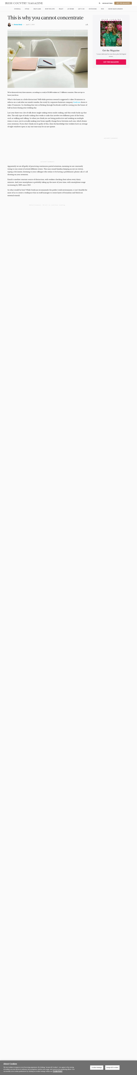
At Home (71, 9)
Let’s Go (81, 9)
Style (27, 9)
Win (102, 9)
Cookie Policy (57, 1071)
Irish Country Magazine (24, 3)
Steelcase (76, 102)
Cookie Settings (97, 1067)
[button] (99, 3)
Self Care (37, 9)
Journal (17, 9)
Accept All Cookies (112, 1067)
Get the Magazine (111, 62)
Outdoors (93, 9)
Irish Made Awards (115, 9)
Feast (61, 9)
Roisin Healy (18, 24)
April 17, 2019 (30, 24)
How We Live (50, 9)
